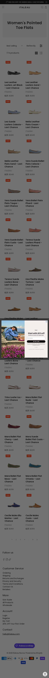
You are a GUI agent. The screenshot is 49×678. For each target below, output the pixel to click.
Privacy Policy (41, 349)
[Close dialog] (46, 321)
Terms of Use (37, 349)
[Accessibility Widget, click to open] (45, 674)
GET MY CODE (36, 341)
